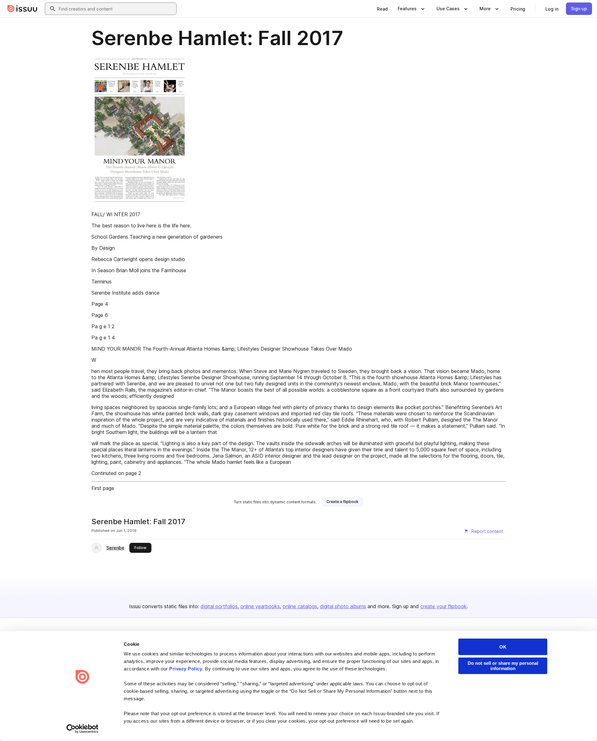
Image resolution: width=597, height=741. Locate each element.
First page (102, 488)
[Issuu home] (22, 8)
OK (503, 647)
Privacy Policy (185, 668)
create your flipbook (443, 606)
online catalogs (300, 606)
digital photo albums (343, 606)
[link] (382, 8)
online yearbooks (260, 606)
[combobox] (116, 9)
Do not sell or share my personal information (503, 665)
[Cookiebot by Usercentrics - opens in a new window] (82, 729)
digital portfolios (219, 606)
